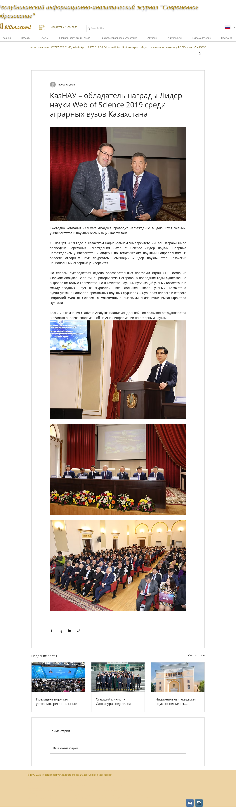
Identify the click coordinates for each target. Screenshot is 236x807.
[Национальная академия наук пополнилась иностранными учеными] (177, 677)
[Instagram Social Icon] (199, 803)
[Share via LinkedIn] (69, 631)
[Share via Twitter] (60, 631)
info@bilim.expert (128, 47)
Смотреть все (196, 655)
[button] (201, 39)
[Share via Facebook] (51, 631)
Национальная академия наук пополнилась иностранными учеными (176, 701)
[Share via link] (78, 631)
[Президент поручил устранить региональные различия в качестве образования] (58, 677)
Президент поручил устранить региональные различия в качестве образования (56, 701)
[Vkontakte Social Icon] (190, 803)
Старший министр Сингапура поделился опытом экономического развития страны (116, 701)
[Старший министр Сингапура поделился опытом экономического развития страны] (118, 677)
